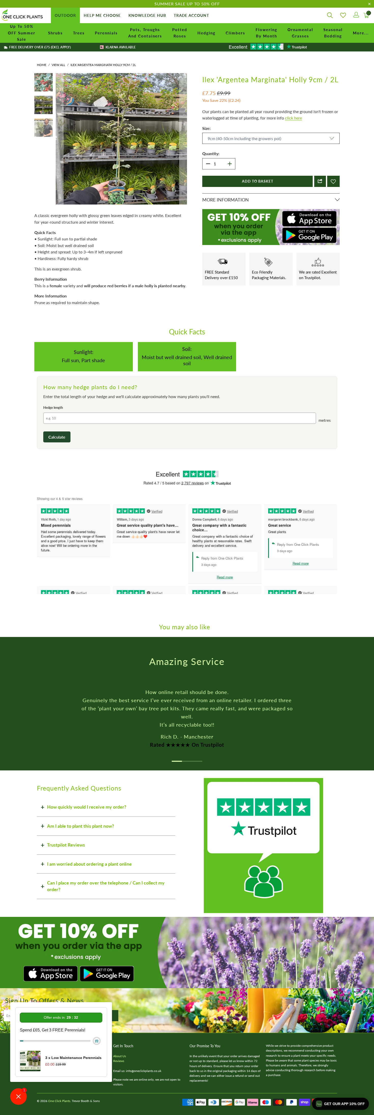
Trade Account (191, 15)
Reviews (118, 1061)
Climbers (235, 33)
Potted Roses (179, 32)
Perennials (106, 33)
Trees (79, 33)
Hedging (206, 33)
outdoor (65, 15)
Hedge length (53, 407)
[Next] (183, 139)
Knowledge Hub (147, 15)
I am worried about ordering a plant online (89, 864)
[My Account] (355, 15)
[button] (340, 1104)
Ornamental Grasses (300, 32)
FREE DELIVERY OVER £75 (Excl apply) (39, 47)
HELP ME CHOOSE (102, 15)
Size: (206, 128)
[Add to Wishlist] (333, 181)
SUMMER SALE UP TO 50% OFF (187, 3)
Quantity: (210, 153)
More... (361, 33)
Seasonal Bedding (333, 32)
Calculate (56, 436)
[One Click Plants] (23, 15)
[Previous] (59, 139)
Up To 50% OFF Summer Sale (21, 33)
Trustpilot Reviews (66, 845)
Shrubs (55, 33)
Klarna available (120, 47)
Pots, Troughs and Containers (145, 32)
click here (293, 117)
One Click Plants (59, 1101)
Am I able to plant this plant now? (80, 826)
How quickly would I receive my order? (86, 807)
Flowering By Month (266, 32)
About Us (119, 1056)
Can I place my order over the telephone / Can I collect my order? (106, 886)
